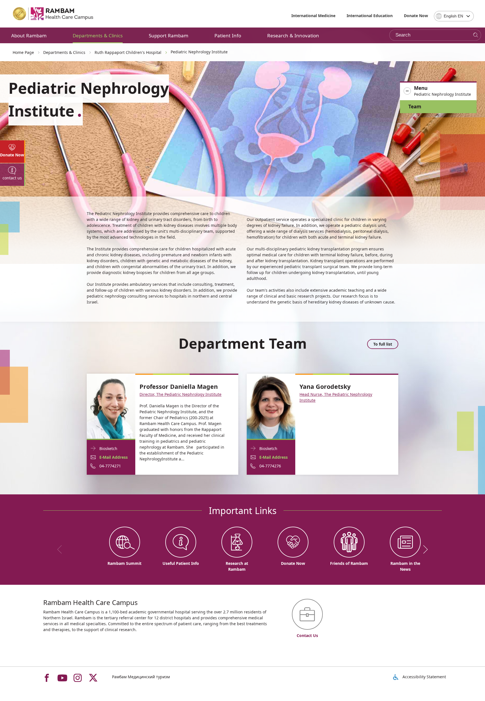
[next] (424, 549)
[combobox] (453, 16)
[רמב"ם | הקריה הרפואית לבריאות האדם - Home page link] (53, 14)
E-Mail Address (113, 457)
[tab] (12, 151)
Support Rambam (168, 35)
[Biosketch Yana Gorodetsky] (271, 405)
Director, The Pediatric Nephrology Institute (180, 394)
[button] (438, 91)
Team (414, 106)
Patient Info (227, 35)
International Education (370, 15)
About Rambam (29, 35)
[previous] (61, 549)
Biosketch (108, 448)
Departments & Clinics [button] (98, 35)
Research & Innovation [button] (293, 35)
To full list (382, 344)
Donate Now (416, 15)
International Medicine (313, 15)
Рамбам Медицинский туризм (141, 676)
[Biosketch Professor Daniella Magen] (111, 405)
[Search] (476, 35)
